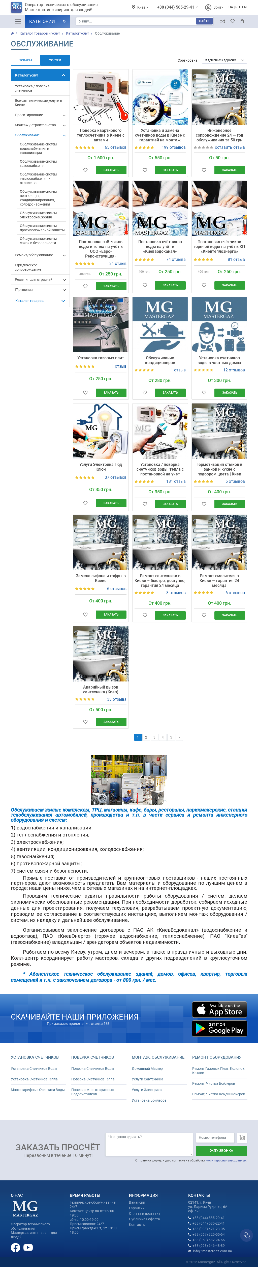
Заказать (111, 170)
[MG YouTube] (28, 1247)
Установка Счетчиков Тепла (34, 1079)
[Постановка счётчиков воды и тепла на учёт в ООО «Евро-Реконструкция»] (100, 208)
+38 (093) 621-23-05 (208, 1229)
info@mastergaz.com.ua (212, 1251)
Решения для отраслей (33, 279)
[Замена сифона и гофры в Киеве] (100, 542)
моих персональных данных (226, 1160)
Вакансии (137, 1202)
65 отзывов (115, 147)
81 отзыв (236, 259)
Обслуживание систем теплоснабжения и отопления (38, 178)
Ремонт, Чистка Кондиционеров (218, 1094)
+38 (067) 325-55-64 (208, 1234)
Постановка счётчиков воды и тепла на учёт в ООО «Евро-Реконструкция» (101, 249)
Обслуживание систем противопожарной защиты (42, 228)
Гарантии (137, 1208)
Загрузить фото (242, 1138)
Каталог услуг (26, 75)
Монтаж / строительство (35, 125)
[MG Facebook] (16, 1247)
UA (231, 7)
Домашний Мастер (147, 1069)
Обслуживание (27, 135)
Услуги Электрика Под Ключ (100, 467)
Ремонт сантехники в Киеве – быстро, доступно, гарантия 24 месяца (160, 580)
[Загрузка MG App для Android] (219, 1028)
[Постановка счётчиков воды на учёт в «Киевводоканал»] (160, 208)
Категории (42, 21)
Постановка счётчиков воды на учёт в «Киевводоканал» (160, 246)
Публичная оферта (144, 1219)
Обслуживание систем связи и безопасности (38, 241)
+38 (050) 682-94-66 (208, 1240)
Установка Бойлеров (149, 1100)
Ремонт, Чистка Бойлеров (213, 1083)
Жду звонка (221, 1151)
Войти (218, 7)
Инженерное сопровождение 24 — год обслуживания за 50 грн (219, 135)
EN (244, 7)
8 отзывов (176, 592)
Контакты (137, 1225)
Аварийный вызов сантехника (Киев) (100, 689)
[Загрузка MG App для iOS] (219, 1009)
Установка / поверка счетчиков (32, 88)
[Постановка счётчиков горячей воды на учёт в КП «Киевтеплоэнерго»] (219, 208)
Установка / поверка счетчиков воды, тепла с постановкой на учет (160, 469)
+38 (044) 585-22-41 (208, 1223)
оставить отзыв (230, 147)
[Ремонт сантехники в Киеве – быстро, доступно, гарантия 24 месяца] (160, 542)
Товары (25, 60)
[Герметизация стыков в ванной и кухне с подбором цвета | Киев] (219, 431)
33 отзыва (116, 699)
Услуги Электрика (147, 1090)
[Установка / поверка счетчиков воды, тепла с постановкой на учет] (160, 431)
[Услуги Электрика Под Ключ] (100, 431)
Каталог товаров (29, 301)
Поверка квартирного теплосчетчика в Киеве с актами (100, 135)
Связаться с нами (246, 1235)
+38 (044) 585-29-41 (176, 7)
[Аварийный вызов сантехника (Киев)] (100, 653)
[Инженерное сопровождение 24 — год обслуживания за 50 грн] (219, 97)
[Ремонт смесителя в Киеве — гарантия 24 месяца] (219, 542)
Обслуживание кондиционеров (160, 360)
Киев (141, 7)
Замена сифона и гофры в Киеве (101, 578)
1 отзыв (119, 366)
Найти (204, 21)
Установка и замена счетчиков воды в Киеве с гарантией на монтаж (160, 135)
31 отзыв (117, 263)
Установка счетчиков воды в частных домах (219, 360)
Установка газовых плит (100, 358)
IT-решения (24, 290)
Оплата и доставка (144, 1213)
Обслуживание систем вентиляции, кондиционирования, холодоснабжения (38, 197)
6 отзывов (235, 481)
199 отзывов (174, 147)
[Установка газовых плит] (100, 324)
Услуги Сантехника (147, 1079)
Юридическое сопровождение (28, 267)
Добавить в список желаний (85, 170)
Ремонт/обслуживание (34, 255)
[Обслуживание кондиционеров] (160, 324)
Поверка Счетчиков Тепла (93, 1079)
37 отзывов (115, 477)
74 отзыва (176, 259)
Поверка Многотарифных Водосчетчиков (92, 1092)
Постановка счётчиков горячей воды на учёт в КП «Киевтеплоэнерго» (219, 246)
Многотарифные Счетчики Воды (38, 1090)
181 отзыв (176, 481)
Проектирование (29, 115)
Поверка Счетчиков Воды (92, 1069)
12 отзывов (234, 370)
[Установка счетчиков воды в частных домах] (219, 324)
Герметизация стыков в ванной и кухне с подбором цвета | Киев (219, 469)
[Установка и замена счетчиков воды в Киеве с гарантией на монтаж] (160, 97)
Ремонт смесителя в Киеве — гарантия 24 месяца (219, 580)
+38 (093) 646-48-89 (208, 1246)
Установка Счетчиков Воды (34, 1069)
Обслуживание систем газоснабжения (38, 163)
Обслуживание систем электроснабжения (38, 215)
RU (237, 7)
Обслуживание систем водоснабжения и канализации (38, 148)
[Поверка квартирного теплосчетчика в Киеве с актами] (100, 97)
